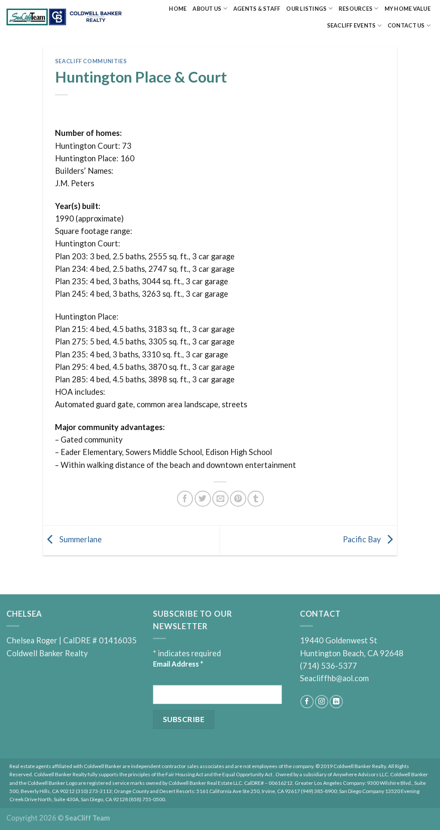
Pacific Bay (362, 539)
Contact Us (406, 25)
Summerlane (80, 539)
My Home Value (408, 8)
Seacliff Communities (91, 61)
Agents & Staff (257, 8)
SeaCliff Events (351, 25)
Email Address (178, 664)
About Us (206, 8)
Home (177, 8)
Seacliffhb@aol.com (334, 678)
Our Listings (306, 8)
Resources (356, 8)
